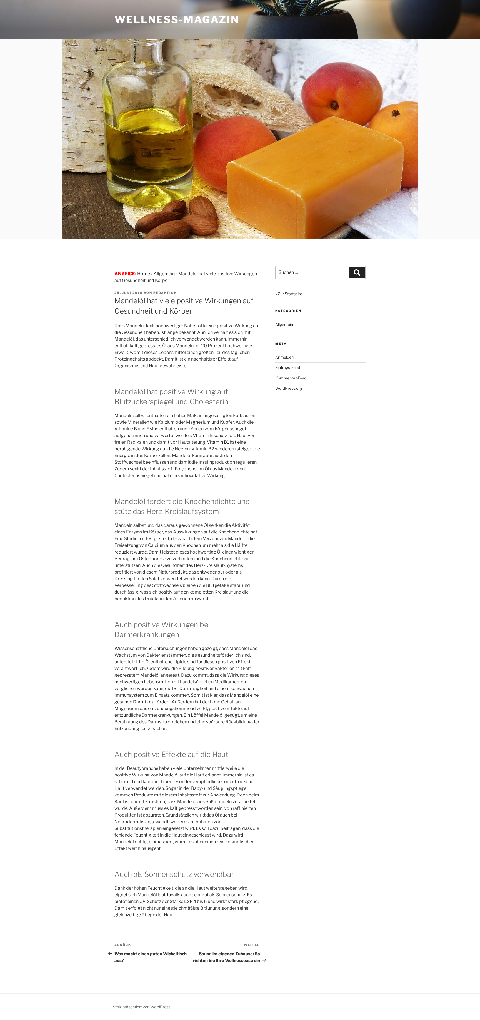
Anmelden (284, 357)
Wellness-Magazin (176, 19)
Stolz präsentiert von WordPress (141, 1006)
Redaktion (165, 293)
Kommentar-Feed (290, 378)
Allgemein (284, 324)
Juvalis (173, 894)
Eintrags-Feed (287, 367)
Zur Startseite (290, 293)
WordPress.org (288, 388)
